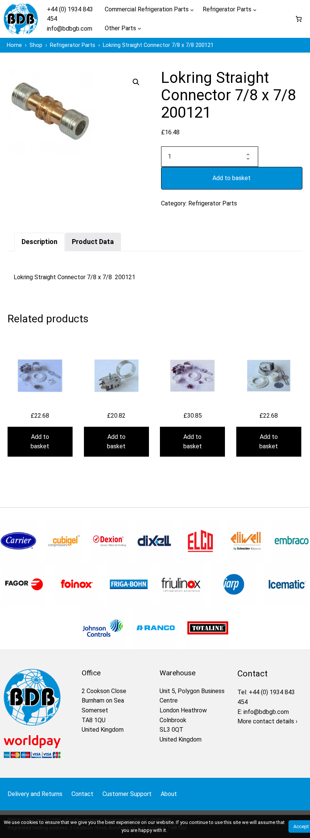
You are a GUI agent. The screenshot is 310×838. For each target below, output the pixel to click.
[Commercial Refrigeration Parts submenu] (192, 9)
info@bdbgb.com (69, 28)
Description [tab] (39, 242)
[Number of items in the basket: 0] (298, 18)
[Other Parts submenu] (139, 28)
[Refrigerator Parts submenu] (255, 9)
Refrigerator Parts (212, 203)
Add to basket (231, 178)
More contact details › (267, 721)
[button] (136, 82)
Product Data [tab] (93, 242)
